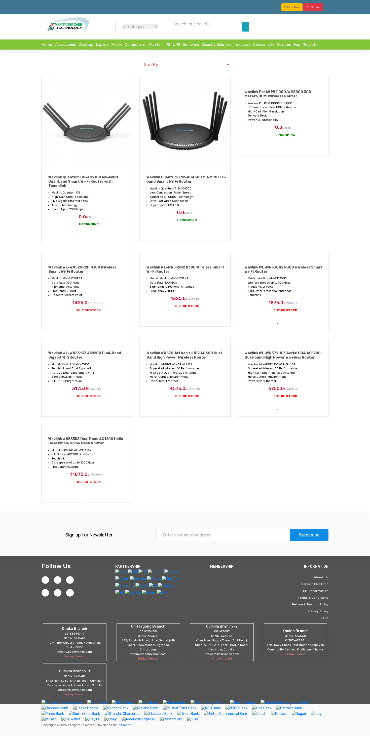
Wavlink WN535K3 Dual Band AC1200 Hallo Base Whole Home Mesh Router (85, 441)
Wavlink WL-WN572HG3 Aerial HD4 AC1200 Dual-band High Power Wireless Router (283, 355)
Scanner (284, 44)
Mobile (116, 44)
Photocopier (52, 52)
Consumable (264, 44)
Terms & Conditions (313, 597)
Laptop (102, 44)
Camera (200, 52)
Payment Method (314, 584)
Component (135, 44)
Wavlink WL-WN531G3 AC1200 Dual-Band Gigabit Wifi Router (84, 355)
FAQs (324, 618)
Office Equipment (154, 52)
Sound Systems (93, 52)
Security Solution (216, 44)
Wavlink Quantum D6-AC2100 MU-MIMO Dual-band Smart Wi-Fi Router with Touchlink (83, 181)
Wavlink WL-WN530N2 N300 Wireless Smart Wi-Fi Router (284, 269)
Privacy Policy (318, 611)
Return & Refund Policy (310, 604)
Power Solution (123, 52)
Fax (297, 44)
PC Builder (313, 7)
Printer (72, 52)
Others (215, 52)
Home (47, 44)
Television (242, 44)
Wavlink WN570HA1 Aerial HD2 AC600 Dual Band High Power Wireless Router (184, 355)
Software (191, 44)
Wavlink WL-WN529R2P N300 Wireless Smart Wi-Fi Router (82, 269)
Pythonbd (124, 725)
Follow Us (56, 566)
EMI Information (315, 591)
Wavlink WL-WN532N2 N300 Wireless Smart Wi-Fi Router (185, 269)
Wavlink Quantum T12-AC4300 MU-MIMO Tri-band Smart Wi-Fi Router (186, 179)
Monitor (155, 44)
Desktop (86, 44)
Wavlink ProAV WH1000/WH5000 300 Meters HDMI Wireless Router (278, 94)
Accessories (65, 44)
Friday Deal (292, 7)
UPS (176, 44)
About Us (321, 577)
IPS (167, 44)
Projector (311, 44)
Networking (181, 52)
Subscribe (309, 535)
